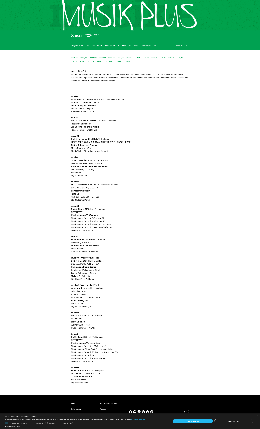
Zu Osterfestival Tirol (108, 403)
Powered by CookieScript (250, 428)
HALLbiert (133, 46)
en (187, 46)
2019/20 (91, 62)
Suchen (177, 46)
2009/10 (121, 58)
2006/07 (93, 58)
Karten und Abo (92, 46)
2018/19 (82, 62)
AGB (73, 403)
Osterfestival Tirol (148, 46)
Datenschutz (76, 409)
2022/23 (117, 62)
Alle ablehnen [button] (234, 421)
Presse (103, 409)
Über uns (108, 46)
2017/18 (74, 62)
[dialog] (130, 421)
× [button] (257, 415)
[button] (75, 426)
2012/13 (146, 58)
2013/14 (154, 58)
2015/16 (171, 58)
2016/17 (180, 58)
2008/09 (111, 58)
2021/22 (109, 62)
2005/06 (83, 58)
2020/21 (100, 62)
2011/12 (137, 58)
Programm (75, 46)
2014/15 (163, 58)
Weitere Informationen (138, 419)
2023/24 (126, 62)
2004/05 (74, 58)
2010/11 (129, 58)
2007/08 (102, 58)
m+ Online (122, 46)
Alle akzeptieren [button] (193, 421)
